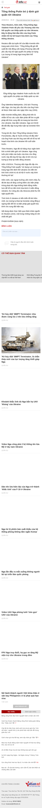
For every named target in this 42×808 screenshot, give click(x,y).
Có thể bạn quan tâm (13, 253)
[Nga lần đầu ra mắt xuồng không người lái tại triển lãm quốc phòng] (21, 555)
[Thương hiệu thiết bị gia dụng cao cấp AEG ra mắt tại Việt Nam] (13, 264)
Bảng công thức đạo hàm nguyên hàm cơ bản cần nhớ (20, 716)
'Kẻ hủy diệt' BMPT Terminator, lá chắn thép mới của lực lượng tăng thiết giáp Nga (20, 359)
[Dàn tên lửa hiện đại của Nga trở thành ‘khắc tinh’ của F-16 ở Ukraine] (21, 470)
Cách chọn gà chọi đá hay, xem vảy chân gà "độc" (19, 737)
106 (37, 762)
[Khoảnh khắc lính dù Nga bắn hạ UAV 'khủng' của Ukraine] (21, 385)
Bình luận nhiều (30, 712)
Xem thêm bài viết (21, 706)
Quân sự (5, 320)
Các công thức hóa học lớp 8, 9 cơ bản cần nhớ (18, 762)
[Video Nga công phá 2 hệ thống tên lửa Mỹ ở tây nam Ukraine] (21, 428)
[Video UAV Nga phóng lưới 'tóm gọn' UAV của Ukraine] (21, 596)
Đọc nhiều (11, 712)
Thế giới (7, 7)
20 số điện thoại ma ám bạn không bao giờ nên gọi (19, 750)
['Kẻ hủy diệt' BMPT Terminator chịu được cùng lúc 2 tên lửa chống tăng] (21, 298)
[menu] (3, 2)
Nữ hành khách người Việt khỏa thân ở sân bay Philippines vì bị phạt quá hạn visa (20, 695)
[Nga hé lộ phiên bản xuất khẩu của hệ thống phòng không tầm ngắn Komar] (21, 513)
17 (15, 723)
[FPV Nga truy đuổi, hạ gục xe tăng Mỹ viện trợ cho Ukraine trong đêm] (21, 636)
